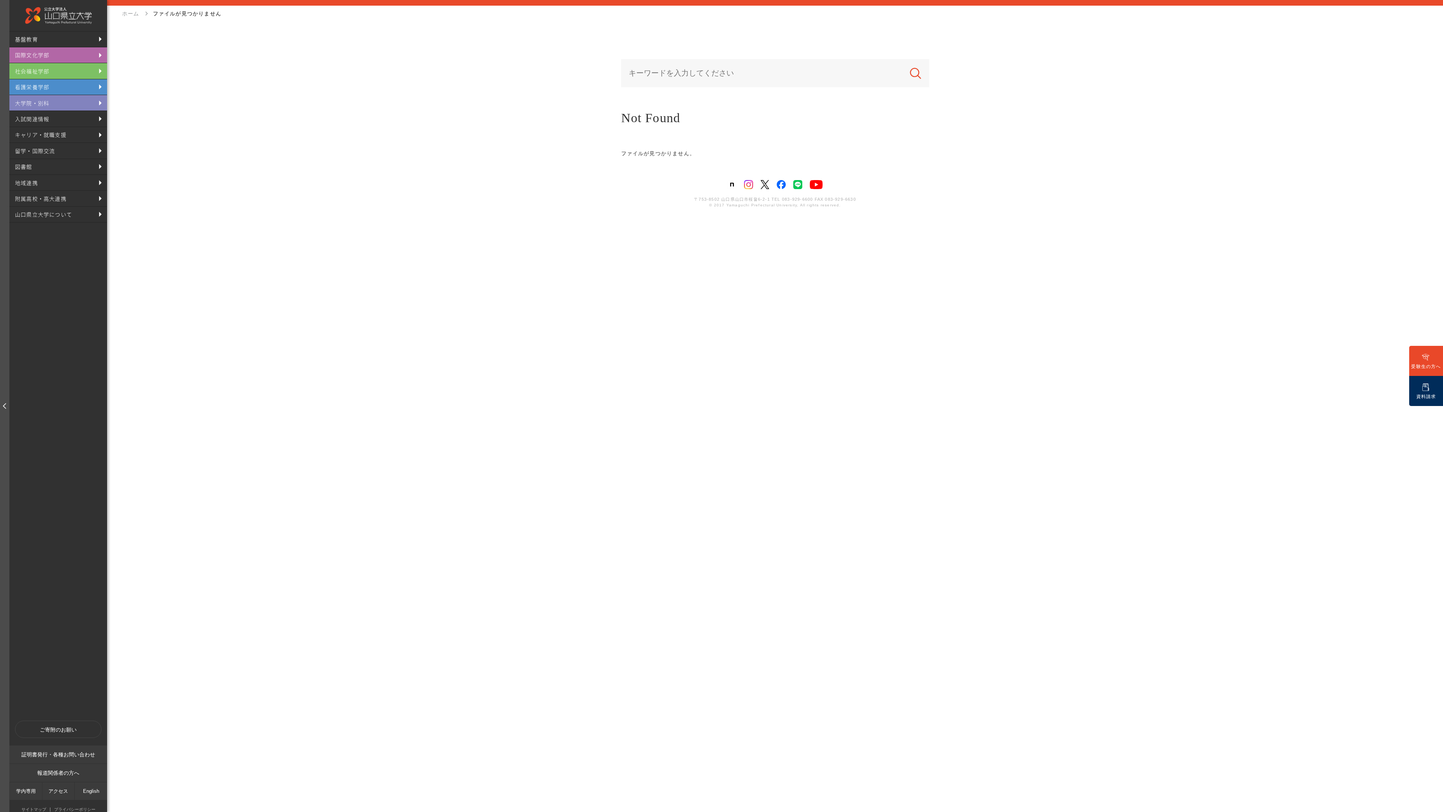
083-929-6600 (797, 199)
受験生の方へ (1426, 366)
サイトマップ (33, 809)
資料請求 (1426, 396)
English (91, 791)
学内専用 (26, 791)
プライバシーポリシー (74, 809)
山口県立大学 (58, 15)
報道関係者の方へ (58, 773)
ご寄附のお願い (58, 730)
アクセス (58, 791)
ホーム (130, 14)
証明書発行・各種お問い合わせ (58, 754)
